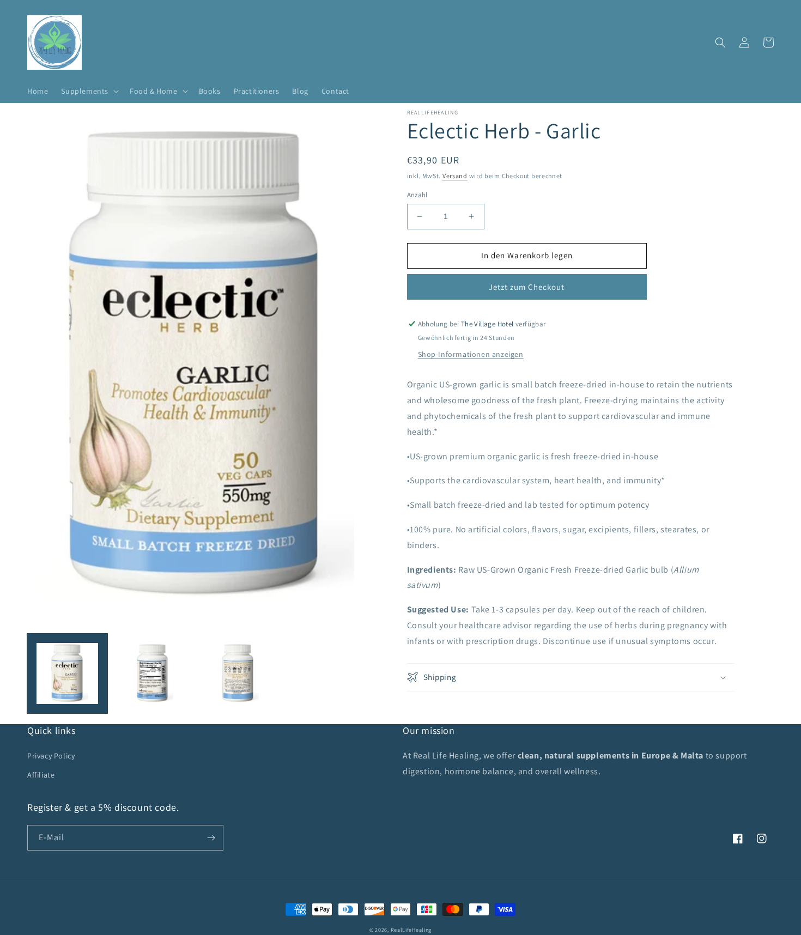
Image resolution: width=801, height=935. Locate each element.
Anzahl (417, 194)
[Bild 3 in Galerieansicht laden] (238, 674)
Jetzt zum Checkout (527, 287)
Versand (455, 176)
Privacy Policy (51, 756)
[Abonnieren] (211, 838)
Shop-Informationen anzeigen (471, 354)
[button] (88, 91)
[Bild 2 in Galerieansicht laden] (153, 674)
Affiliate (40, 775)
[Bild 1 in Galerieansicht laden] (67, 674)
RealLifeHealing (411, 929)
